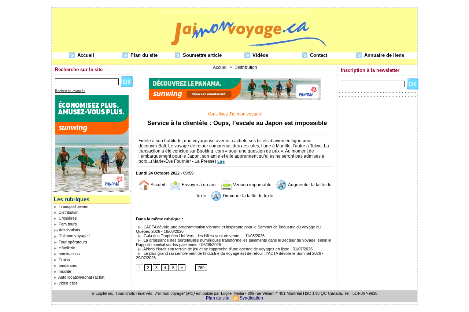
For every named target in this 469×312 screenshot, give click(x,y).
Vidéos (259, 55)
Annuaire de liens (383, 55)
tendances (67, 265)
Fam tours (67, 224)
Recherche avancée (70, 91)
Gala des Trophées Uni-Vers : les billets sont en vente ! (192, 236)
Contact (318, 55)
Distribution (68, 212)
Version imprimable (252, 184)
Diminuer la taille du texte (247, 195)
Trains (64, 259)
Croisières (67, 218)
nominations (69, 254)
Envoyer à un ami (199, 184)
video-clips (68, 283)
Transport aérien (73, 206)
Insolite (64, 271)
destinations (69, 230)
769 (201, 267)
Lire (221, 161)
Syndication (251, 298)
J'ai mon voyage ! (74, 236)
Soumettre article (201, 55)
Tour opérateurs (72, 242)
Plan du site (143, 55)
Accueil (85, 55)
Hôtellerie (66, 248)
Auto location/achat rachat (81, 277)
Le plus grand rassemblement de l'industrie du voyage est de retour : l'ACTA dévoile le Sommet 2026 (232, 253)
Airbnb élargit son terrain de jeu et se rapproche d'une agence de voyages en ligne (216, 249)
